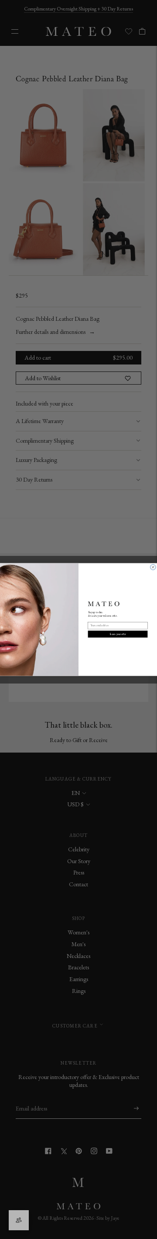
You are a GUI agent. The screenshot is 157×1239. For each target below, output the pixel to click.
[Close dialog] (153, 567)
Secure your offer (117, 634)
